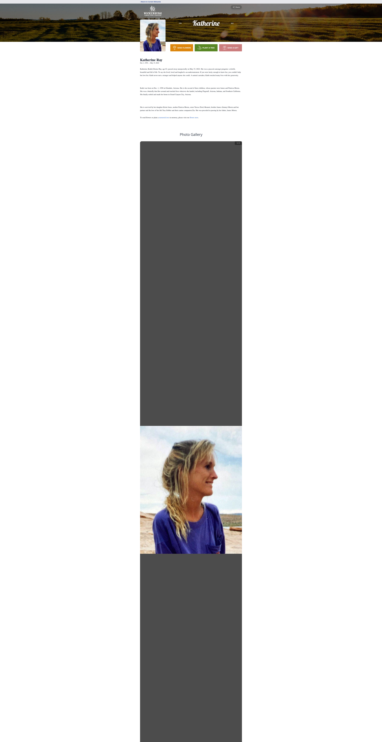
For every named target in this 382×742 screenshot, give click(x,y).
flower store (194, 117)
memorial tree (164, 117)
